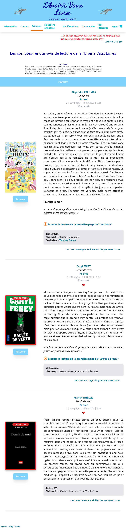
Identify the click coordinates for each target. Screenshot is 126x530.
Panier (115, 26)
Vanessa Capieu (67, 240)
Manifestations (70, 26)
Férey (11, 526)
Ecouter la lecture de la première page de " (79, 224)
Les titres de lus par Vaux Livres (93, 249)
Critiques (36, 26)
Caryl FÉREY (84, 266)
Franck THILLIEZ (83, 397)
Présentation (10, 26)
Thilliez (17, 526)
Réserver (21, 199)
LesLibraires (46, 71)
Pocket (83, 99)
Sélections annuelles (49, 26)
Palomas (4, 526)
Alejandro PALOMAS (83, 92)
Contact (24, 26)
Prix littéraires (103, 26)
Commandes (88, 26)
